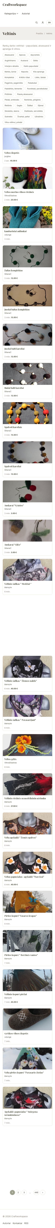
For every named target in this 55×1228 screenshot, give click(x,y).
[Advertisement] (27, 625)
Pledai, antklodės (12, 100)
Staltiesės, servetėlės (33, 111)
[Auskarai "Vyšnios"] (27, 491)
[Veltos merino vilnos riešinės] (27, 178)
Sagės (19, 105)
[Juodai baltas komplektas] (27, 295)
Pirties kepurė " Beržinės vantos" (21, 955)
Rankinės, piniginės (32, 100)
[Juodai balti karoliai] (27, 335)
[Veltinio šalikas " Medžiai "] (27, 570)
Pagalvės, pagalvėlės (14, 83)
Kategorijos (10, 13)
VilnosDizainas (10, 195)
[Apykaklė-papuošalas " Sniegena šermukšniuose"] (27, 1098)
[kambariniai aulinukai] (27, 217)
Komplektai (9, 77)
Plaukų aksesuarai (25, 94)
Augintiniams (10, 60)
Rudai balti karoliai (14, 388)
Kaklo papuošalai (31, 66)
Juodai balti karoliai (14, 348)
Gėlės (35, 60)
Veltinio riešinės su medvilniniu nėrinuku (25, 798)
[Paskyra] (42, 22)
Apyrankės (35, 55)
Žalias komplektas (13, 270)
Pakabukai (32, 83)
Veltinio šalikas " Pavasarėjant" (20, 720)
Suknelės (8, 117)
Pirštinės (8, 94)
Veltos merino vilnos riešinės (19, 192)
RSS (26, 1223)
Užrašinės (39, 117)
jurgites (7, 156)
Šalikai (30, 105)
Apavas (22, 55)
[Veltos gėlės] (27, 745)
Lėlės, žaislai (40, 77)
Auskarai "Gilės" (12, 544)
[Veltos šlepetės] (27, 139)
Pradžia (39, 33)
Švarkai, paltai (23, 117)
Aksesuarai (9, 55)
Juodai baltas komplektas (17, 309)
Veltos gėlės (10, 759)
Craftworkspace (15, 4)
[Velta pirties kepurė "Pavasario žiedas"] (27, 1058)
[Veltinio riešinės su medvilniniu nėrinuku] (27, 784)
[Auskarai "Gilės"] (27, 531)
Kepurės (24, 72)
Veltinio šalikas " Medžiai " (17, 583)
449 (36, 1192)
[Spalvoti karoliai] (27, 452)
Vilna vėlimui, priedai (13, 122)
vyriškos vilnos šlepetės (16, 1033)
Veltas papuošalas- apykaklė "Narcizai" (24, 876)
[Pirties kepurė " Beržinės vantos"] (27, 941)
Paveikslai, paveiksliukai (37, 89)
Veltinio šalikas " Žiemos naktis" (20, 680)
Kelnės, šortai (10, 72)
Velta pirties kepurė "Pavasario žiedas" (24, 1072)
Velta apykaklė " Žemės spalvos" (20, 837)
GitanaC (7, 274)
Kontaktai (17, 1223)
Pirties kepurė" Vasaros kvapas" (20, 915)
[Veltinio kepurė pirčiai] (27, 980)
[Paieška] (36, 22)
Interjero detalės (12, 66)
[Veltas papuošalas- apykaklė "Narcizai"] (27, 863)
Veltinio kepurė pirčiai (15, 994)
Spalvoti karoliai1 (13, 427)
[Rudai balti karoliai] (27, 374)
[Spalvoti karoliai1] (27, 413)
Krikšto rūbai (24, 77)
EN (49, 22)
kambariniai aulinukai (15, 231)
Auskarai (24, 60)
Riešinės (8, 105)
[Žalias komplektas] (27, 256)
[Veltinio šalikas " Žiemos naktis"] (27, 667)
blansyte (8, 587)
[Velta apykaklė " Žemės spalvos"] (27, 823)
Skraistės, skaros (12, 111)
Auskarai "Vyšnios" (14, 505)
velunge (7, 235)
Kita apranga (38, 72)
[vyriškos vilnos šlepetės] (27, 1019)
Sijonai (40, 105)
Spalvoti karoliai (12, 466)
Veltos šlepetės (11, 152)
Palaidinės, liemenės (13, 89)
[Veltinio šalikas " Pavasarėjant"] (27, 706)
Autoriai (26, 13)
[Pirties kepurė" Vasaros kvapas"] (27, 902)
